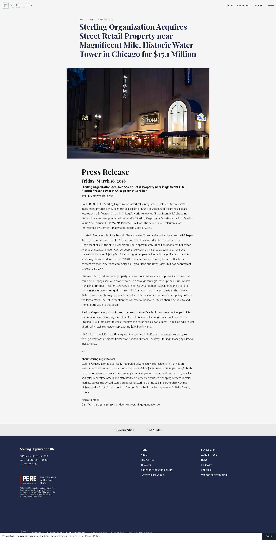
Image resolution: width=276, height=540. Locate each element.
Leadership (208, 450)
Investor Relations (153, 475)
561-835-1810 (30, 464)
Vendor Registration (214, 475)
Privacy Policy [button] (92, 536)
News (204, 460)
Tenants (257, 5)
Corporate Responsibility (156, 470)
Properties (243, 5)
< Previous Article (124, 430)
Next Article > (154, 430)
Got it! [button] (269, 536)
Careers (206, 470)
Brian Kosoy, (182, 281)
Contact (206, 465)
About (229, 5)
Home (144, 450)
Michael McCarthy (149, 339)
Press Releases (105, 19)
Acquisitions (209, 455)
